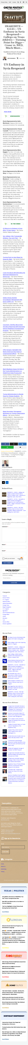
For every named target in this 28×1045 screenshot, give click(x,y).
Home (2, 451)
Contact (14, 2)
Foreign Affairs (6, 614)
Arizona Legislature (7, 623)
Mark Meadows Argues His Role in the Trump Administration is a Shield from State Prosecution (13, 371)
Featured (5, 596)
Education (5, 618)
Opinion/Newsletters (7, 603)
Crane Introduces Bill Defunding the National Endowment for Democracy (14, 274)
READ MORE (7, 112)
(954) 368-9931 (9, 832)
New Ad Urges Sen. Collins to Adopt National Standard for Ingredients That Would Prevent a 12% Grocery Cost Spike (14, 1033)
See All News (5, 912)
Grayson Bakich (11, 58)
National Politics (6, 601)
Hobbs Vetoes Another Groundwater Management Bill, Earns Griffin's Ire (12, 299)
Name (4, 544)
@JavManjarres (5, 820)
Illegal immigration (7, 607)
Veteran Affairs (6, 622)
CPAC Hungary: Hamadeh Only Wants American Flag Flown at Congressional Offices (12, 351)
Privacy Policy (4, 2)
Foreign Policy (6, 605)
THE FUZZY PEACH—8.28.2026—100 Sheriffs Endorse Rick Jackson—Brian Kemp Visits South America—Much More (13, 992)
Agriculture (5, 610)
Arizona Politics (9, 451)
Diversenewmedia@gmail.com (12, 833)
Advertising (3, 869)
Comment (5, 526)
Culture (4, 616)
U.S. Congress (6, 599)
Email (4, 550)
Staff (10, 2)
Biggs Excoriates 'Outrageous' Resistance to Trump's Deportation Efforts (14, 413)
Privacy (2, 871)
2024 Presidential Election (9, 612)
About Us (3, 866)
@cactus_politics (10, 830)
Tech (4, 620)
